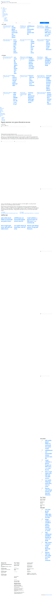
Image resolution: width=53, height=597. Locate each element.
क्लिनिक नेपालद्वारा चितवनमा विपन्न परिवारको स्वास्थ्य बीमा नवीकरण (49, 98)
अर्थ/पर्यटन (4, 10)
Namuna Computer (49, 594)
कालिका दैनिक (3, 124)
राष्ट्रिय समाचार (5, 8)
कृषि (3, 12)
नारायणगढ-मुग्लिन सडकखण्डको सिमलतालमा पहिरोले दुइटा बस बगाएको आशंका (31, 97)
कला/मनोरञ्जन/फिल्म (5, 14)
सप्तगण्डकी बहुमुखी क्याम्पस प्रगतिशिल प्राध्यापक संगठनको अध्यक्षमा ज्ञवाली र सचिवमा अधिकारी (48, 83)
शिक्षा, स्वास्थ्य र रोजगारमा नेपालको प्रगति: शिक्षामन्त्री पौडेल (14, 80)
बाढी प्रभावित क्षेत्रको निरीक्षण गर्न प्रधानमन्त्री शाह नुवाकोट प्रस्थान (14, 31)
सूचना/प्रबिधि (6, 20)
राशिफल (5, 18)
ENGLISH (4, 15)
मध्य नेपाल (4, 9)
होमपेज (4, 7)
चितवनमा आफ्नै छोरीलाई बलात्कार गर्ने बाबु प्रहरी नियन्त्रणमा (48, 44)
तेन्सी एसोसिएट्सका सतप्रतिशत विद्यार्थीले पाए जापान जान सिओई (48, 61)
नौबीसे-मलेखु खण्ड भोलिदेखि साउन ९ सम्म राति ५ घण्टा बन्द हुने (15, 98)
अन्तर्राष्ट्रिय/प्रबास (5, 13)
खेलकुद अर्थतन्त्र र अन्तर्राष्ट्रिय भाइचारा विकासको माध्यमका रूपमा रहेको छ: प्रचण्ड (31, 63)
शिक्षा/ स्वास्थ (4, 11)
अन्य (3, 16)
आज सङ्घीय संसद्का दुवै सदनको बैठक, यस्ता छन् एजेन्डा (32, 46)
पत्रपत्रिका (5, 17)
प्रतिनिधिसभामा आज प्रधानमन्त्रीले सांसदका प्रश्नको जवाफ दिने (30, 30)
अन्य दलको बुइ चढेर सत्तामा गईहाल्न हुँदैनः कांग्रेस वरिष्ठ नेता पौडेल (15, 65)
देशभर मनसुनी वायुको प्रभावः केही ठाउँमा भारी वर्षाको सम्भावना (6, 227)
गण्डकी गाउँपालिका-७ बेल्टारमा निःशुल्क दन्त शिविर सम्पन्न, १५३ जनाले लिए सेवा (48, 31)
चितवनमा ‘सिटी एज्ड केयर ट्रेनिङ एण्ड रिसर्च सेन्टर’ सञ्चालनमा (31, 80)
